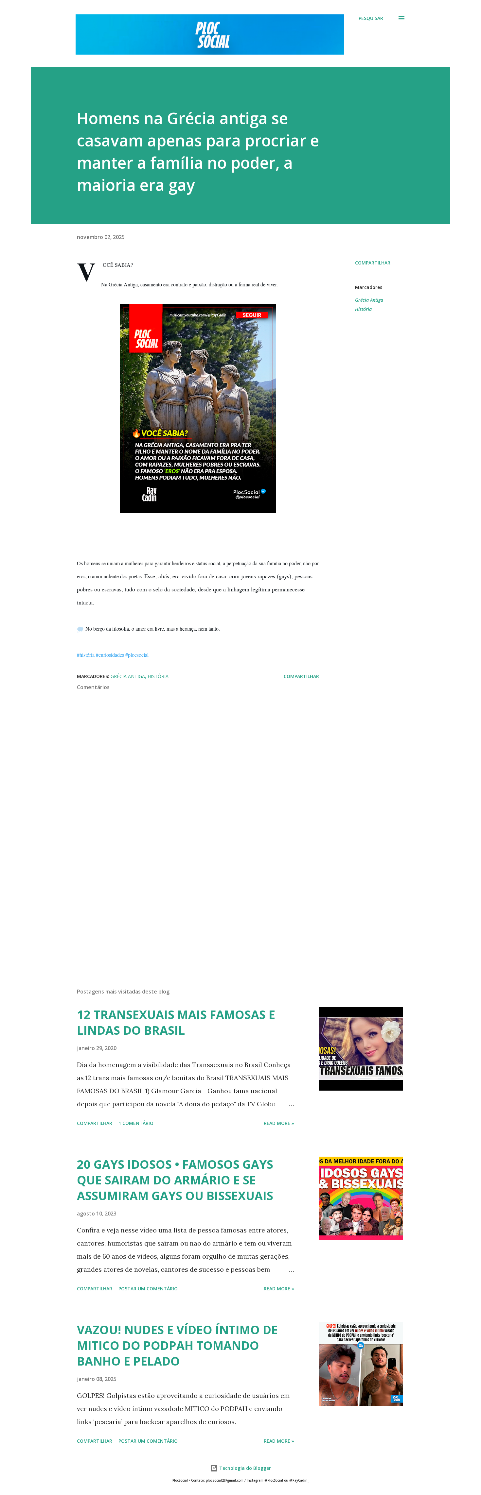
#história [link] (86, 654)
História (363, 309)
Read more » (279, 1123)
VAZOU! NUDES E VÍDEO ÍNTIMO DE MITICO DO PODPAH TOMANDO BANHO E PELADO (177, 1345)
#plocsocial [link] (137, 654)
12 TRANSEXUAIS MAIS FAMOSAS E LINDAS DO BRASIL (176, 1022)
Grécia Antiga (369, 300)
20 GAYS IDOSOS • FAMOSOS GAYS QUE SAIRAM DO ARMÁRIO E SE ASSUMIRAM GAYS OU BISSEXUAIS (175, 1180)
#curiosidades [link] (110, 654)
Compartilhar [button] (372, 263)
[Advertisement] (187, 906)
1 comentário (135, 1123)
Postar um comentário (148, 1288)
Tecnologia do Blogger (244, 1468)
